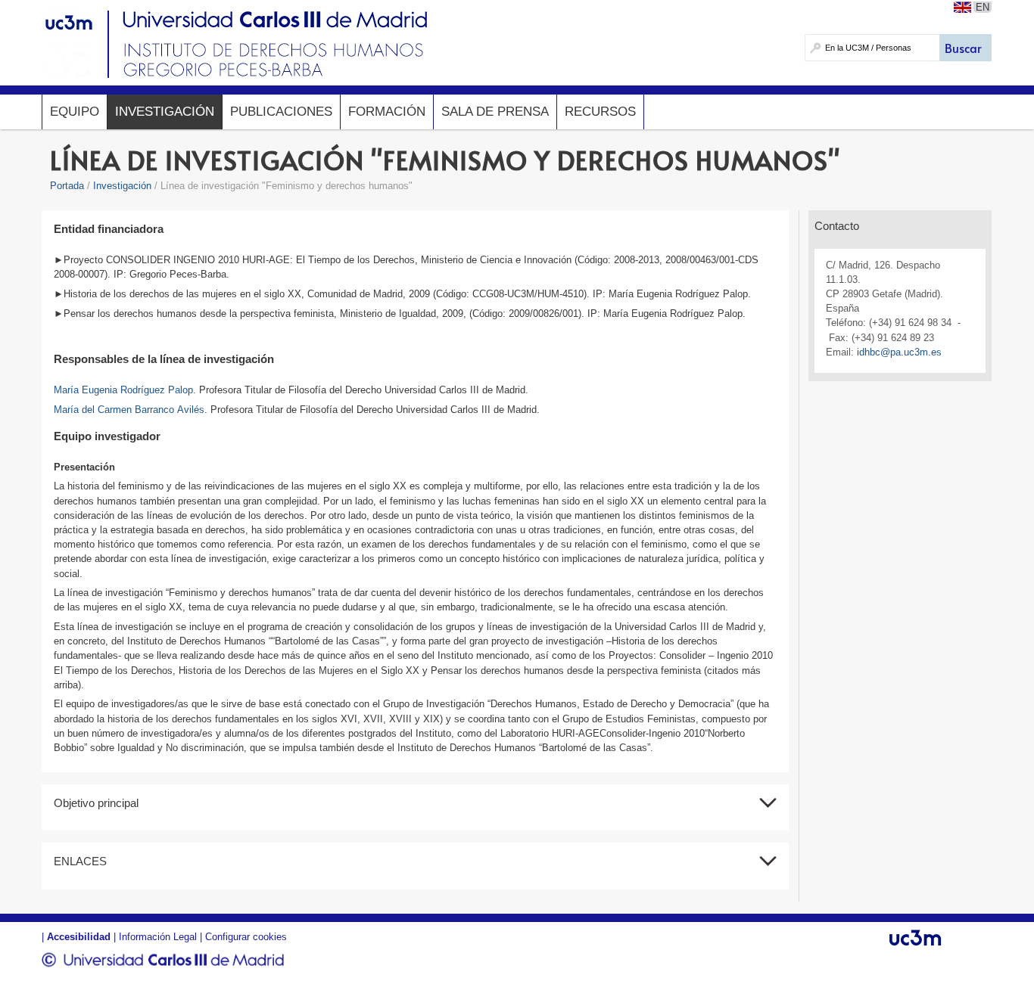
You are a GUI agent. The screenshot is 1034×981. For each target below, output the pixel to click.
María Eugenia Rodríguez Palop (123, 390)
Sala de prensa (495, 111)
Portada (67, 185)
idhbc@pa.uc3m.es (899, 352)
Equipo (74, 111)
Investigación (164, 111)
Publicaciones (281, 111)
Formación (386, 111)
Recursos (600, 111)
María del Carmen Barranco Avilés (129, 409)
